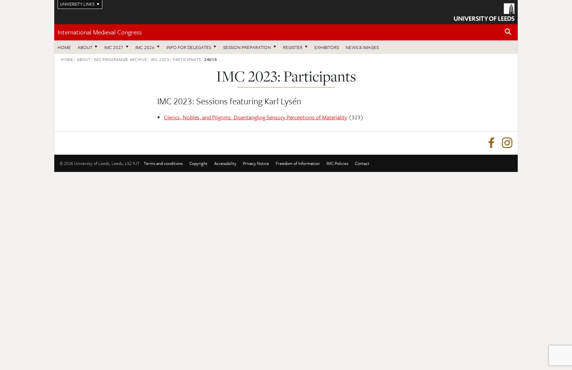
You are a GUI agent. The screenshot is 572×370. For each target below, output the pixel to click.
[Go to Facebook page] (491, 143)
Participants (187, 59)
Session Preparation (247, 47)
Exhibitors (326, 47)
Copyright (198, 163)
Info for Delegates (189, 47)
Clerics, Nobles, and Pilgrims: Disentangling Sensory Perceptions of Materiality (255, 117)
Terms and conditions (163, 163)
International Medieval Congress (100, 31)
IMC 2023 (160, 59)
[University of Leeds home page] (484, 11)
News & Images (362, 47)
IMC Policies (337, 163)
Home (64, 47)
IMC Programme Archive (120, 59)
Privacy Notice (256, 163)
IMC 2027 (113, 47)
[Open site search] (508, 32)
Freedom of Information (298, 163)
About (84, 47)
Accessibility (225, 163)
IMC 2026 (145, 47)
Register (293, 47)
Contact (362, 163)
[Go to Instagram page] (507, 143)
